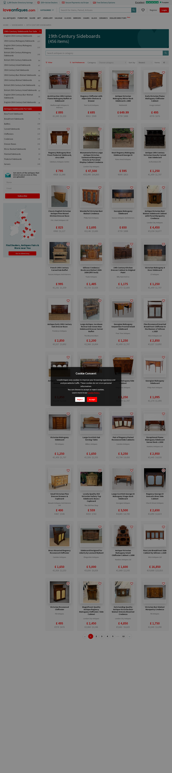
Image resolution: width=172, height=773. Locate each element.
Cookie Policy (94, 392)
